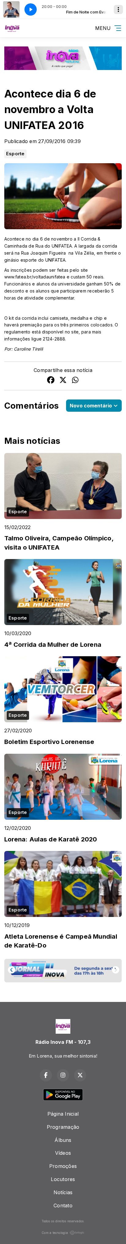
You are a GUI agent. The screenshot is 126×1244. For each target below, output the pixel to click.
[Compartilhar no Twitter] (63, 380)
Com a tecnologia (55, 1233)
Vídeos (63, 1153)
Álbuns (62, 1140)
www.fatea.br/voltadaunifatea (34, 276)
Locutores (63, 1179)
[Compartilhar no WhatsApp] (75, 380)
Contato (63, 1205)
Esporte (15, 153)
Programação (63, 1127)
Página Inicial (63, 1114)
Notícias (63, 1192)
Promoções (63, 1166)
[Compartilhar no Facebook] (50, 380)
